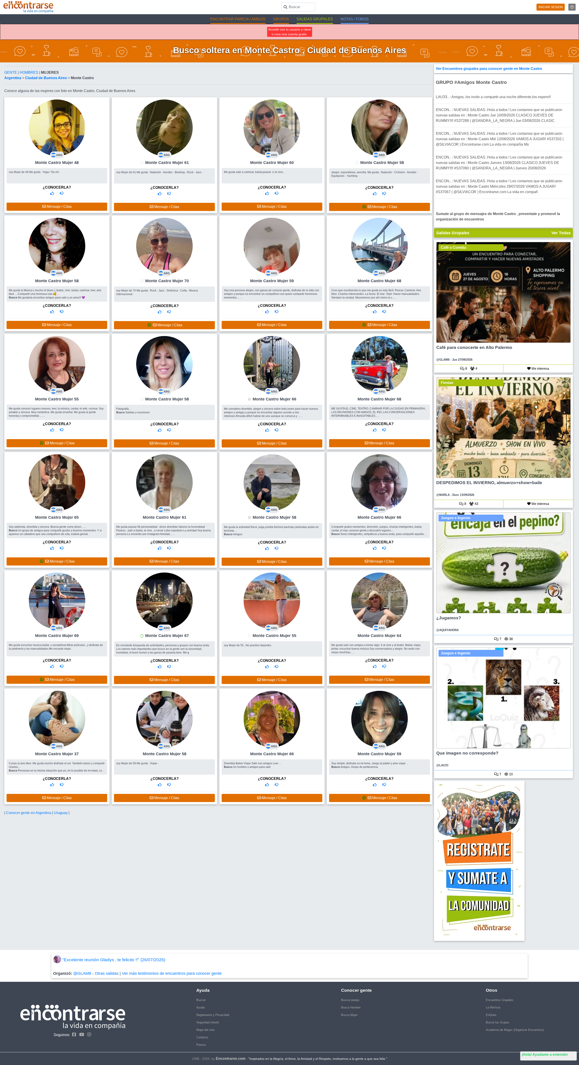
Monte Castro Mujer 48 (57, 162)
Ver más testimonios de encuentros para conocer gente (172, 973)
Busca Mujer (349, 1015)
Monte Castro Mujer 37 (57, 754)
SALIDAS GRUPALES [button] (315, 19)
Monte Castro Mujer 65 (57, 517)
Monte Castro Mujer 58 (382, 162)
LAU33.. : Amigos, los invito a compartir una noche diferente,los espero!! (493, 97)
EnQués (491, 1015)
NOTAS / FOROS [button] (355, 19)
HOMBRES (29, 72)
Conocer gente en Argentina (29, 813)
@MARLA (443, 495)
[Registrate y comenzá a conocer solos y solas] (503, 861)
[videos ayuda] (572, 7)
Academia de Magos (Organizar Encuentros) (515, 1030)
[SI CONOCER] (52, 193)
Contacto (202, 1037)
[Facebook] (73, 1034)
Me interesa (540, 368)
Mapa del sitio (205, 1030)
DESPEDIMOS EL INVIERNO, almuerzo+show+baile (489, 482)
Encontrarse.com (230, 1058)
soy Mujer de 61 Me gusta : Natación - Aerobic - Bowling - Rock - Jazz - (159, 172)
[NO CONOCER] (61, 193)
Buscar (201, 1000)
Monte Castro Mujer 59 (272, 281)
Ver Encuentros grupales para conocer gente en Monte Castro (489, 69)
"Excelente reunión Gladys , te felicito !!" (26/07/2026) (113, 959)
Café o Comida (453, 247)
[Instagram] (88, 1034)
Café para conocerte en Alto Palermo (474, 347)
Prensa (201, 1044)
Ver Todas (561, 233)
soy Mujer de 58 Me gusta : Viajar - (137, 763)
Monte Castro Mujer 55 (57, 399)
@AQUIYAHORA (447, 630)
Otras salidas (107, 973)
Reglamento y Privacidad (212, 1015)
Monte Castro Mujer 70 (167, 281)
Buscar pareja (350, 1000)
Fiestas (447, 383)
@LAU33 (442, 765)
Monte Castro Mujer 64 (379, 635)
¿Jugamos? (448, 617)
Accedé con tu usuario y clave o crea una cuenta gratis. (289, 32)
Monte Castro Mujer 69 (57, 635)
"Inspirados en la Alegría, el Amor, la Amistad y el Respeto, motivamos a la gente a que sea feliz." (317, 1058)
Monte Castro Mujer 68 (379, 281)
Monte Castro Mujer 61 (167, 162)
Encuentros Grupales (499, 1000)
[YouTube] (80, 1034)
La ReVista (493, 1007)
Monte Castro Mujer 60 (272, 162)
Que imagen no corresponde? (467, 753)
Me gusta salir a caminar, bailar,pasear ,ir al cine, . (254, 172)
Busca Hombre (351, 1007)
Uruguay (61, 813)
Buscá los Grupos (497, 1022)
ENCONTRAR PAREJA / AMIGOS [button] (238, 19)
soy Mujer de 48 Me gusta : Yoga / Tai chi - (34, 172)
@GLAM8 (442, 359)
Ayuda (200, 1007)
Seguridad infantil (207, 1022)
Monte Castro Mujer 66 (274, 399)
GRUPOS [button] (281, 19)
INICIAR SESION (551, 7)
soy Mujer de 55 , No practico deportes (247, 645)
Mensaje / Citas (59, 206)
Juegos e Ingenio (455, 518)
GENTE (11, 72)
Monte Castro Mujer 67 (167, 635)
